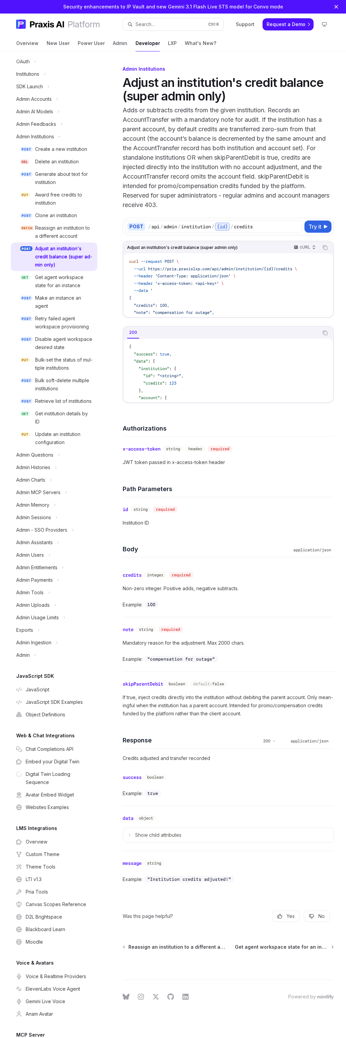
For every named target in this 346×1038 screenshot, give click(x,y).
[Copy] (296, 226)
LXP (172, 43)
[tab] (133, 332)
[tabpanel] (228, 370)
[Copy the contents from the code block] (325, 247)
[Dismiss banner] (336, 6)
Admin (120, 43)
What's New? (200, 43)
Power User (91, 43)
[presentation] (59, 544)
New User (58, 43)
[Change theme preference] (324, 24)
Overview (27, 43)
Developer (147, 43)
